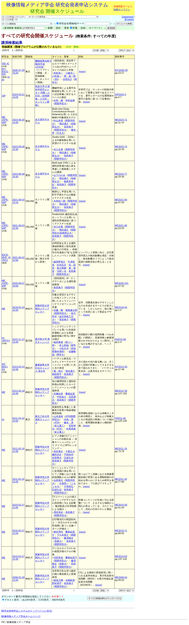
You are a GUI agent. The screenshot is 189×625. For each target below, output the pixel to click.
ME (3, 117)
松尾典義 (71, 429)
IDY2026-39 (121, 70)
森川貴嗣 (61, 268)
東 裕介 (58, 371)
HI (9, 257)
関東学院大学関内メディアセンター (42, 308)
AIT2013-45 (121, 366)
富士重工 (59, 425)
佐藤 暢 (58, 310)
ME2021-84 (121, 200)
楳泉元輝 (58, 580)
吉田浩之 (67, 79)
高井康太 (58, 451)
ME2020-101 (121, 283)
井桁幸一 (58, 73)
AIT (3, 364)
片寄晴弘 (68, 486)
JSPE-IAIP (5, 121)
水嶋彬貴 (70, 580)
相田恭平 (57, 374)
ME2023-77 (121, 174)
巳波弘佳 (68, 457)
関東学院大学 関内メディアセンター (42, 392)
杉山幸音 (58, 120)
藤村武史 (57, 454)
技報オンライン (122, 9)
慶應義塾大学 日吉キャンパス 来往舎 (42, 368)
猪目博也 (58, 532)
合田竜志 (57, 457)
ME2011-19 (121, 448)
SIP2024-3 (120, 94)
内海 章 (68, 419)
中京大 (60, 133)
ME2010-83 (121, 556)
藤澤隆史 (68, 538)
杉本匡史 (61, 265)
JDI (56, 79)
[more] (82, 71)
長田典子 (68, 127)
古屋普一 (64, 483)
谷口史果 (58, 149)
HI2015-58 (120, 339)
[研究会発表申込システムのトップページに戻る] (26, 611)
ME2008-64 (121, 577)
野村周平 (57, 583)
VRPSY (6, 340)
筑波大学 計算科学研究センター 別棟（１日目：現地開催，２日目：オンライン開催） (42, 95)
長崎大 (58, 541)
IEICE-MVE (5, 256)
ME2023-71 (121, 120)
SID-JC (5, 63)
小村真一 (57, 76)
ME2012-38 (121, 391)
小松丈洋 (64, 348)
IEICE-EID (5, 72)
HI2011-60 (120, 418)
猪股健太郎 (71, 310)
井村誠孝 (70, 100)
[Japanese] (127, 17)
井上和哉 (64, 345)
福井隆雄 (58, 342)
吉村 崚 (58, 100)
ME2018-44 (121, 307)
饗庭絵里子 (71, 557)
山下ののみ (59, 175)
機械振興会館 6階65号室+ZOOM (43, 64)
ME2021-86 (121, 225)
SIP (4, 96)
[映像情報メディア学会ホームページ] (20, 616)
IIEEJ (4, 366)
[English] (129, 19)
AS (3, 369)
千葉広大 (70, 451)
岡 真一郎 (70, 76)
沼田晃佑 (58, 557)
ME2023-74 (121, 146)
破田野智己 (59, 262)
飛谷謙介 (64, 123)
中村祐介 (61, 397)
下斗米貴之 (63, 535)
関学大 (60, 354)
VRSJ (5, 260)
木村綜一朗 (59, 201)
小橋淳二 (70, 73)
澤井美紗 (58, 512)
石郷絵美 (58, 393)
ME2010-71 (121, 530)
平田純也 (68, 454)
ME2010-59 (121, 505)
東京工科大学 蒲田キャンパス (42, 419)
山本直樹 (58, 416)
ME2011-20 (121, 479)
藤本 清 (68, 422)
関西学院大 (60, 103)
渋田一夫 (61, 271)
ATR (56, 422)
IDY (3, 69)
